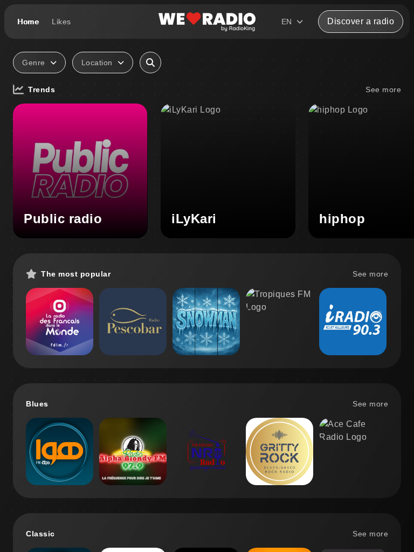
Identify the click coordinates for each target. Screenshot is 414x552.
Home (28, 21)
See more (383, 89)
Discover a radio (360, 21)
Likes (61, 21)
